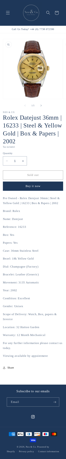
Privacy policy (26, 451)
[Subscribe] (54, 402)
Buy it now (33, 186)
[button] (8, 13)
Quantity (8, 153)
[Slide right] (41, 105)
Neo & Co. (31, 447)
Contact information (48, 451)
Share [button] (10, 367)
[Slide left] (25, 105)
